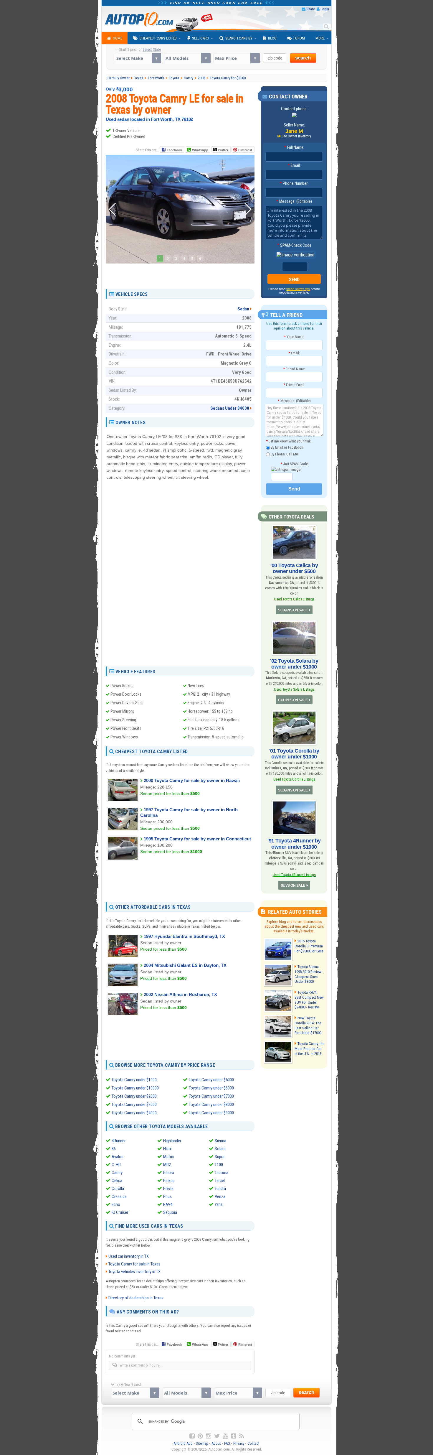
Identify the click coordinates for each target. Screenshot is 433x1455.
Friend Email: (294, 385)
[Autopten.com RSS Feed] (241, 1436)
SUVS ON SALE (293, 885)
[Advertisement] (180, 274)
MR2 (167, 1164)
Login (324, 9)
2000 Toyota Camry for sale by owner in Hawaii (192, 780)
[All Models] (187, 58)
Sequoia (170, 1212)
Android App (183, 1443)
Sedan (243, 309)
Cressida (119, 1196)
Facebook (174, 150)
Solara (220, 1148)
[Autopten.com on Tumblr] (233, 1436)
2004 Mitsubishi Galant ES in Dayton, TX (185, 965)
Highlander (172, 1140)
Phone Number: (294, 183)
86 (114, 1148)
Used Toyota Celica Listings (294, 599)
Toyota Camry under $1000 (134, 1079)
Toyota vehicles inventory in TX (134, 1271)
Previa (168, 1188)
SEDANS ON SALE (293, 610)
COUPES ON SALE (293, 700)
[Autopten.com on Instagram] (208, 1436)
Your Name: (294, 337)
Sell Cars (200, 38)
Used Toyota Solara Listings (294, 689)
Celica (117, 1180)
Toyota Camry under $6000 (211, 1088)
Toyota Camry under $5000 (211, 1079)
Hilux (167, 1148)
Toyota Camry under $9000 (211, 1112)
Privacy (238, 1443)
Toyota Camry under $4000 (134, 1112)
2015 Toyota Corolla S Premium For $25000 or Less (309, 946)
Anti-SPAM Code (294, 464)
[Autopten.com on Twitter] (217, 1436)
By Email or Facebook (286, 447)
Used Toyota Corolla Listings (294, 779)
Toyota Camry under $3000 (134, 1104)
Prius (167, 1196)
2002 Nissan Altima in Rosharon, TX (180, 994)
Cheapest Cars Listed (158, 38)
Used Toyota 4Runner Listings (294, 875)
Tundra (220, 1188)
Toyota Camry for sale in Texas (134, 1264)
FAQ (227, 1443)
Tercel (220, 1180)
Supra (219, 1156)
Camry (117, 1172)
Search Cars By (238, 38)
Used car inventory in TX (128, 1256)
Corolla (118, 1188)
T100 (219, 1164)
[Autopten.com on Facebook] (192, 1436)
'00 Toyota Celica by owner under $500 (294, 568)
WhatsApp (200, 150)
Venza (220, 1196)
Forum (299, 38)
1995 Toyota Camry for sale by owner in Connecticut (197, 838)
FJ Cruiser (120, 1212)
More (320, 38)
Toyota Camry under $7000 (211, 1096)
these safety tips (298, 289)
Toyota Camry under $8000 (211, 1104)
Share (310, 9)
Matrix (168, 1156)
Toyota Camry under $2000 (134, 1096)
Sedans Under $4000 (229, 408)
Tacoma (221, 1172)
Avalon (117, 1156)
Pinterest (245, 150)
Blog (272, 38)
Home (117, 38)
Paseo (168, 1172)
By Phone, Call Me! (284, 454)
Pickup (169, 1180)
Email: (294, 165)
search (303, 58)
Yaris (219, 1204)
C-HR (116, 1164)
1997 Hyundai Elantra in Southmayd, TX (184, 936)
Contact (253, 1443)
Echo (116, 1204)
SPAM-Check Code (294, 245)
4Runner (118, 1140)
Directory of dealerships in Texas (135, 1298)
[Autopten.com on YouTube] (225, 1436)
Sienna (220, 1140)
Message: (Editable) (294, 201)
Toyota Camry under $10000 (135, 1088)
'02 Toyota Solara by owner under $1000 (294, 664)
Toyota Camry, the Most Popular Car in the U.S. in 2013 (309, 1048)
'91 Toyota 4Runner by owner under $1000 (294, 844)
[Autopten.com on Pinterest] (200, 1436)
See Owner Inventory (296, 136)
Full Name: (294, 147)
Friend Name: (294, 369)
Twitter (222, 150)
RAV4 (167, 1204)
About (216, 1443)
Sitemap (202, 1443)
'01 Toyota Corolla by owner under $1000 (294, 754)
